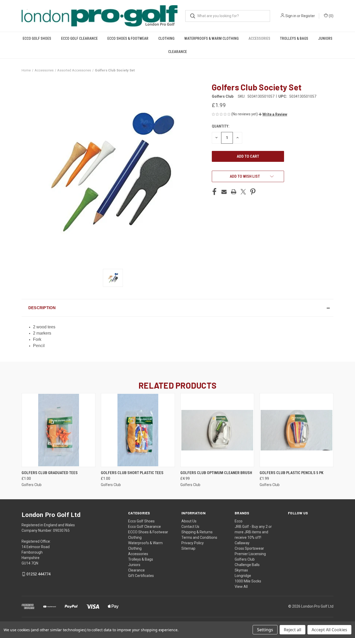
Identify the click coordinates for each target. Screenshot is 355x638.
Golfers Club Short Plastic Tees (132, 472)
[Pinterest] (252, 191)
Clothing (166, 38)
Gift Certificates (141, 576)
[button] (273, 114)
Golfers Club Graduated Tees (50, 472)
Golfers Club (245, 559)
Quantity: (220, 126)
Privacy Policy (192, 543)
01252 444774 (38, 574)
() (330, 16)
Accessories (259, 38)
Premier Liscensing (250, 554)
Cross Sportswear (249, 548)
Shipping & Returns (197, 532)
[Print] (233, 191)
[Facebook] (214, 191)
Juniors (325, 38)
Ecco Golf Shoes (37, 38)
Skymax (241, 570)
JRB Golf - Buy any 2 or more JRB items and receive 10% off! (253, 532)
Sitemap (188, 548)
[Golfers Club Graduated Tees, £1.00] (58, 430)
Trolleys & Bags (294, 38)
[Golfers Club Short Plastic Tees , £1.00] (138, 430)
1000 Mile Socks (248, 581)
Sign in (290, 16)
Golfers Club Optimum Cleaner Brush (216, 472)
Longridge (243, 576)
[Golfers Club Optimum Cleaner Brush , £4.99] (217, 430)
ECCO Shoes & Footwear (127, 38)
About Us (188, 521)
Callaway (242, 543)
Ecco (238, 521)
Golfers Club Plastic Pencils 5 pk (291, 472)
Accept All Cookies (329, 630)
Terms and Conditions (199, 537)
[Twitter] (243, 191)
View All (241, 586)
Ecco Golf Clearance (79, 38)
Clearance (177, 52)
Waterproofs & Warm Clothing (211, 38)
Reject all (292, 630)
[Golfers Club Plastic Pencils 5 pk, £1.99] (296, 430)
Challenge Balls (247, 565)
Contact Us (190, 526)
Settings (265, 630)
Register (308, 16)
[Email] (224, 191)
